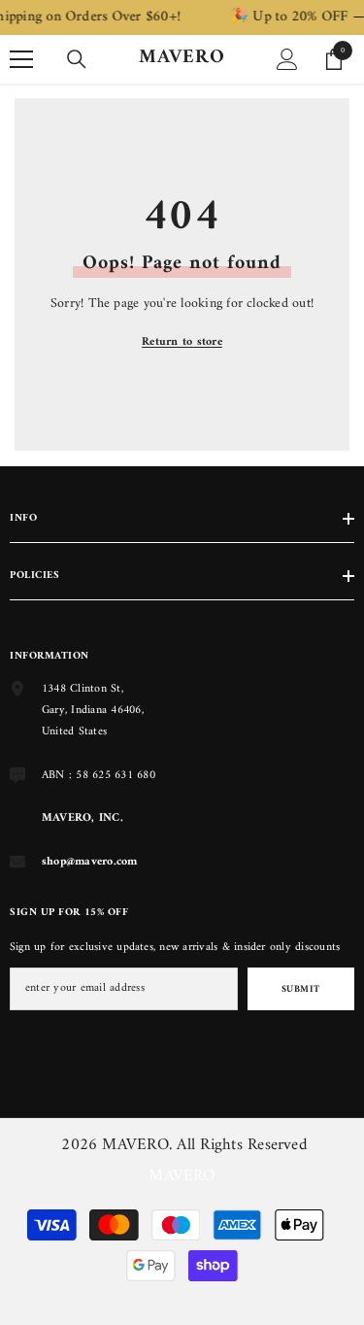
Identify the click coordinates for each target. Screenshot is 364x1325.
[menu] (21, 59)
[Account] (287, 59)
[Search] (76, 59)
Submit (300, 989)
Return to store (182, 342)
